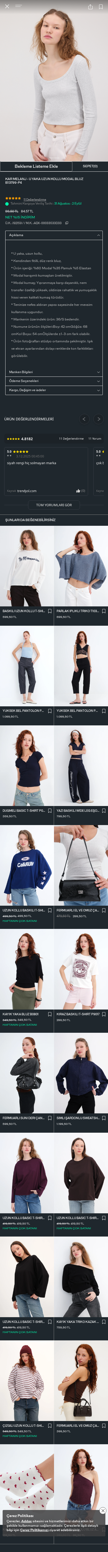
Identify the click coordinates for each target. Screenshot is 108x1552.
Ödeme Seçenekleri (24, 381)
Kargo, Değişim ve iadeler (27, 390)
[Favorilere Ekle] (101, 7)
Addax (26, 1521)
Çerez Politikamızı (34, 1530)
